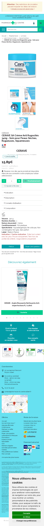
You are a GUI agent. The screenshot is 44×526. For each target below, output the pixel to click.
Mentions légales (7, 446)
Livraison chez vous (30, 423)
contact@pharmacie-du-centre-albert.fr (18, 392)
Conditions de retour (30, 429)
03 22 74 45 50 (9, 388)
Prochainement (33, 181)
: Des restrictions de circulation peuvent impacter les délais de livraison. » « (22, 6)
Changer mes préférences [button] (26, 521)
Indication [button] (9, 193)
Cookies (4, 450)
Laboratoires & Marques (9, 435)
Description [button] (9, 198)
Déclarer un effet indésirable (7, 430)
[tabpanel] (22, 291)
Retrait (11, 329)
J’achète (23, 312)
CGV (3, 443)
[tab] (22, 192)
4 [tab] (17, 318)
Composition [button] (10, 208)
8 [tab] (30, 318)
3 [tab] (13, 318)
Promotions (5, 437)
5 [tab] (20, 318)
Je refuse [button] (26, 517)
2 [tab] (10, 318)
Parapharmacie (13, 36)
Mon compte (6, 454)
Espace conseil (7, 439)
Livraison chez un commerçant (29, 426)
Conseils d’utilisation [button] (13, 203)
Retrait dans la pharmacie (32, 421)
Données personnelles (9, 448)
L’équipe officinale (7, 425)
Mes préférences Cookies (10, 452)
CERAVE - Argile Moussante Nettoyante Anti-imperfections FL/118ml (22, 304)
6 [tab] (24, 318)
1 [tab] (7, 318)
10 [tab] (37, 318)
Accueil (4, 36)
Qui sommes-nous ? (8, 423)
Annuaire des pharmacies (10, 457)
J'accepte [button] (26, 513)
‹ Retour (11, 246)
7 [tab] (27, 318)
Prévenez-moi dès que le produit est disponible (21, 171)
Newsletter (5, 441)
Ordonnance (6, 427)
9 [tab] (34, 318)
